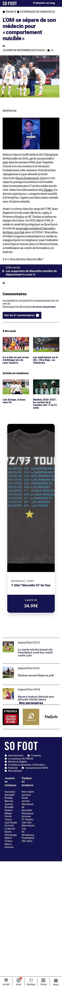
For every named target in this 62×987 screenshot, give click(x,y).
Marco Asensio (9, 846)
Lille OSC (27, 822)
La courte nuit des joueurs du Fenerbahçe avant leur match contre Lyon (30, 641)
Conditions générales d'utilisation (26, 764)
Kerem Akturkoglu (11, 833)
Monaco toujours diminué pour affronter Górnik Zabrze (31, 688)
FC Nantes (27, 819)
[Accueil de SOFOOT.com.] (10, 3)
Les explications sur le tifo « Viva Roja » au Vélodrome (46, 341)
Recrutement (15, 770)
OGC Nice (27, 841)
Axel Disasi (11, 822)
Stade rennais (26, 799)
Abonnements (15, 755)
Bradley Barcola (9, 799)
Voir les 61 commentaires (19, 315)
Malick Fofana (8, 839)
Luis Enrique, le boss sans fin (14, 382)
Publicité (13, 767)
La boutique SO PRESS (20, 758)
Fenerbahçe (28, 837)
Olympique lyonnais (27, 815)
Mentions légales (17, 761)
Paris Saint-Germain (28, 793)
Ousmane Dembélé (10, 793)
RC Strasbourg (28, 833)
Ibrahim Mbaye (9, 812)
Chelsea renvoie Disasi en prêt (20, 665)
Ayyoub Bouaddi (9, 806)
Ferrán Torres (8, 818)
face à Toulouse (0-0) (29, 178)
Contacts (36, 755)
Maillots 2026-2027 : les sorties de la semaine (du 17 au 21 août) (44, 385)
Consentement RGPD (36, 767)
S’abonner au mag (44, 2)
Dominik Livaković (10, 827)
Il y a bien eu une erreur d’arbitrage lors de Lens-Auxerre (16, 341)
